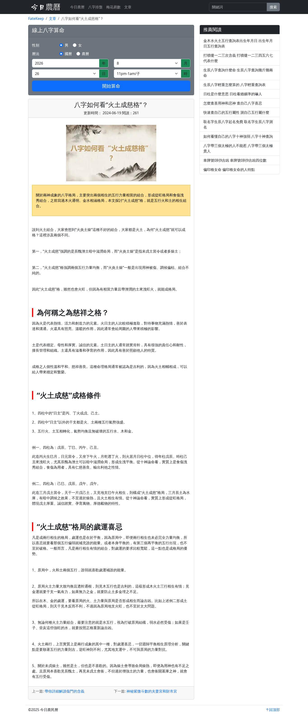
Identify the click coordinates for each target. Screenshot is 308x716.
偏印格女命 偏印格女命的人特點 (229, 169)
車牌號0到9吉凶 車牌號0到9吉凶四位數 (235, 160)
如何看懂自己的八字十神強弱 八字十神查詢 (238, 136)
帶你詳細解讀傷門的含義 (64, 691)
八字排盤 (95, 7)
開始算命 (111, 86)
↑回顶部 (273, 709)
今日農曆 (77, 7)
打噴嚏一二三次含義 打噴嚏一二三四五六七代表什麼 (238, 58)
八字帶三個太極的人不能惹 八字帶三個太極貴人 (238, 148)
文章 (127, 7)
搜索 (273, 7)
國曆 (68, 53)
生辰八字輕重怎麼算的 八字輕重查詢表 (234, 84)
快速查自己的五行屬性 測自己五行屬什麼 (236, 112)
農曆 (85, 53)
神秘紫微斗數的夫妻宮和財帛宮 (151, 691)
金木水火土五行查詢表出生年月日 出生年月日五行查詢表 (238, 43)
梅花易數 (113, 7)
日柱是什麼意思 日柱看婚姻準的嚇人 (232, 93)
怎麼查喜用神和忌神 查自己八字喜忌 (232, 103)
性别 (35, 45)
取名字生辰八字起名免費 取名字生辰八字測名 (238, 124)
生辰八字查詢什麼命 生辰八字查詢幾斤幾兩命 (238, 72)
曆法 (35, 53)
